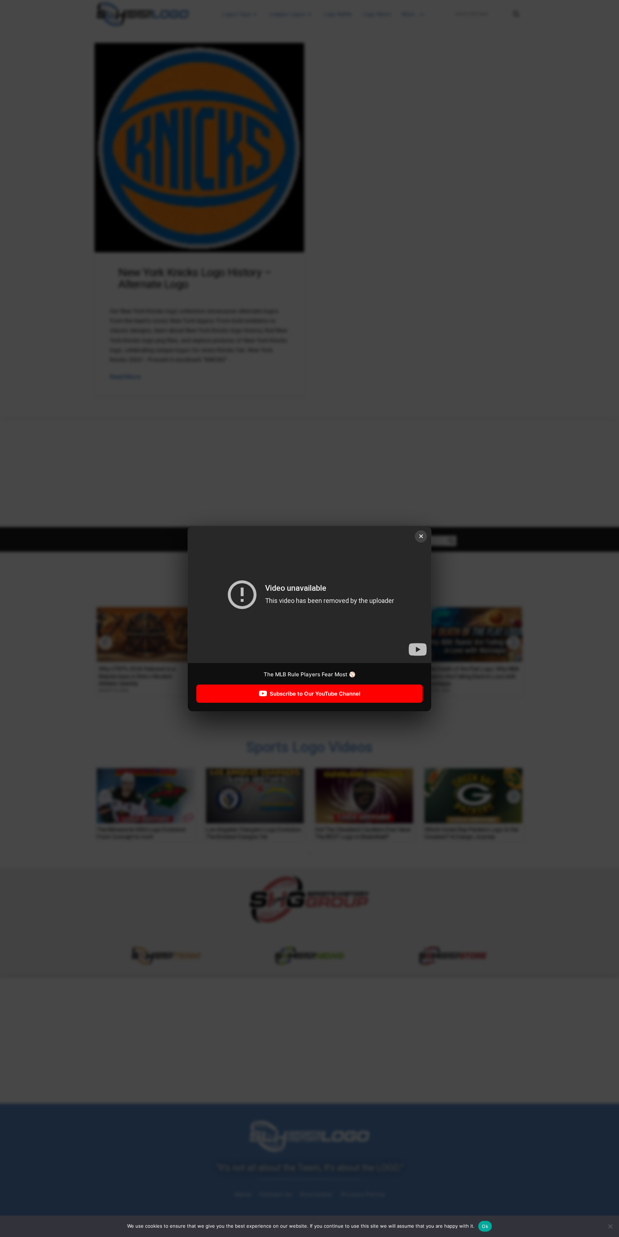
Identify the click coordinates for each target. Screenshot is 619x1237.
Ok (485, 1226)
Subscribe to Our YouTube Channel (315, 693)
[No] (610, 1226)
